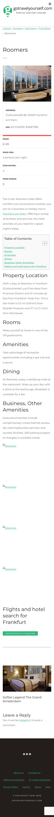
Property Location (14, 247)
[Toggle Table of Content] (43, 243)
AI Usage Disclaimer (40, 780)
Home (7, 28)
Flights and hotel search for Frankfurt (25, 266)
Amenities (10, 255)
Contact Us (34, 772)
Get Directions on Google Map (20, 633)
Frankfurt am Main (14, 213)
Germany (30, 28)
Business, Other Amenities (19, 262)
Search (26, 787)
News (38, 787)
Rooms (8, 251)
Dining (8, 258)
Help (48, 787)
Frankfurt (45, 28)
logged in (25, 720)
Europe (17, 28)
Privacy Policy (10, 787)
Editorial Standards (13, 780)
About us (19, 772)
